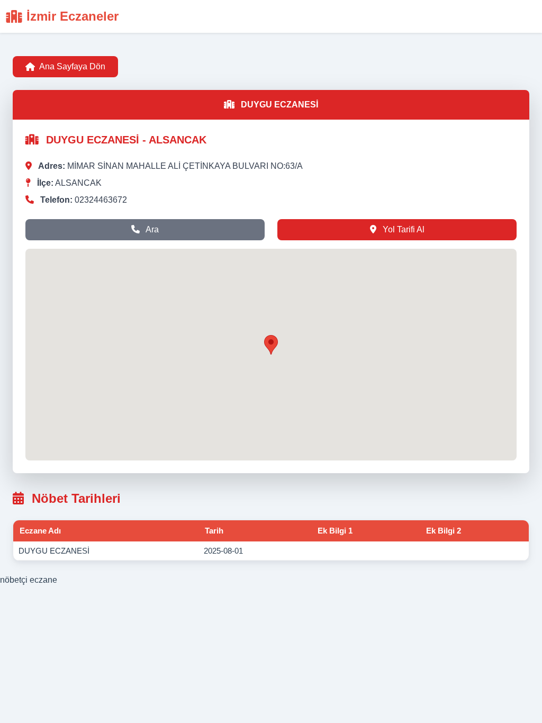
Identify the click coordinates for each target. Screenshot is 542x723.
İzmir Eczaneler (72, 16)
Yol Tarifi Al (402, 229)
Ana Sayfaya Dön (72, 66)
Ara (151, 229)
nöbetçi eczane (28, 579)
